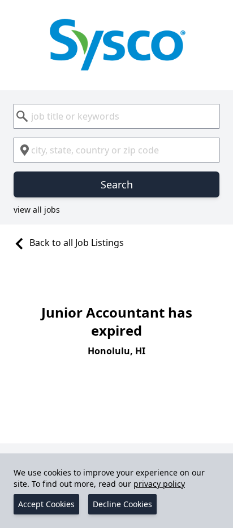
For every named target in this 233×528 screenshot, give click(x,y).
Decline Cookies (122, 504)
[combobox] (116, 116)
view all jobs (37, 209)
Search (117, 184)
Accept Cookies (46, 504)
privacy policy (159, 483)
